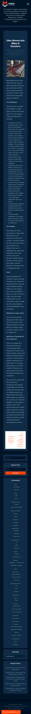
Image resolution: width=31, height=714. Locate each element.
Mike (9, 50)
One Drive (16, 580)
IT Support (15, 522)
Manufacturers (15, 540)
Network (15, 560)
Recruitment (15, 595)
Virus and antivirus (16, 612)
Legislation (16, 52)
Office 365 (15, 572)
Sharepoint (15, 615)
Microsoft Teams (16, 577)
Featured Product (15, 510)
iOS (16, 585)
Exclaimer (16, 530)
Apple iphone (20, 50)
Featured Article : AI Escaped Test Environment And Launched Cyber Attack (15, 679)
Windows (16, 591)
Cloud (15, 493)
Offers (16, 600)
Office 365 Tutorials (16, 626)
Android (15, 50)
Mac (16, 588)
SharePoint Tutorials (16, 629)
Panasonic (16, 533)
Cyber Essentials (16, 609)
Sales (15, 598)
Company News (15, 502)
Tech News (10, 53)
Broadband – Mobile (16, 565)
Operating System (15, 583)
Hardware (10, 52)
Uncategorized (15, 638)
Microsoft (16, 548)
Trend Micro (16, 536)
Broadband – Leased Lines (16, 562)
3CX (15, 484)
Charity (16, 504)
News (15, 569)
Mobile (21, 52)
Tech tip (16, 632)
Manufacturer (15, 528)
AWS (16, 495)
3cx (16, 542)
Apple (16, 545)
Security (15, 604)
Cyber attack (16, 606)
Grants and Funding (16, 507)
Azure (16, 498)
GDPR (15, 516)
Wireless (15, 644)
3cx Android (16, 487)
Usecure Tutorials (16, 635)
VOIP (15, 641)
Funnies (15, 513)
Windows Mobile (17, 53)
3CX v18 (16, 489)
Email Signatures (16, 574)
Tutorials (15, 624)
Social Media (15, 618)
